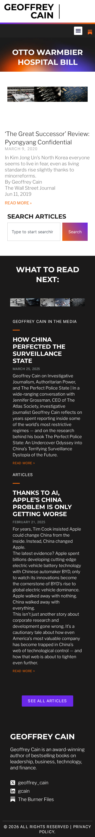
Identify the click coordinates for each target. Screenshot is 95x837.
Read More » (18, 203)
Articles (23, 474)
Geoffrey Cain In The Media (45, 321)
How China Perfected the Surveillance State (39, 350)
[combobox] (34, 232)
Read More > (24, 463)
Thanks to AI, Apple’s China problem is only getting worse (42, 503)
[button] (78, 31)
